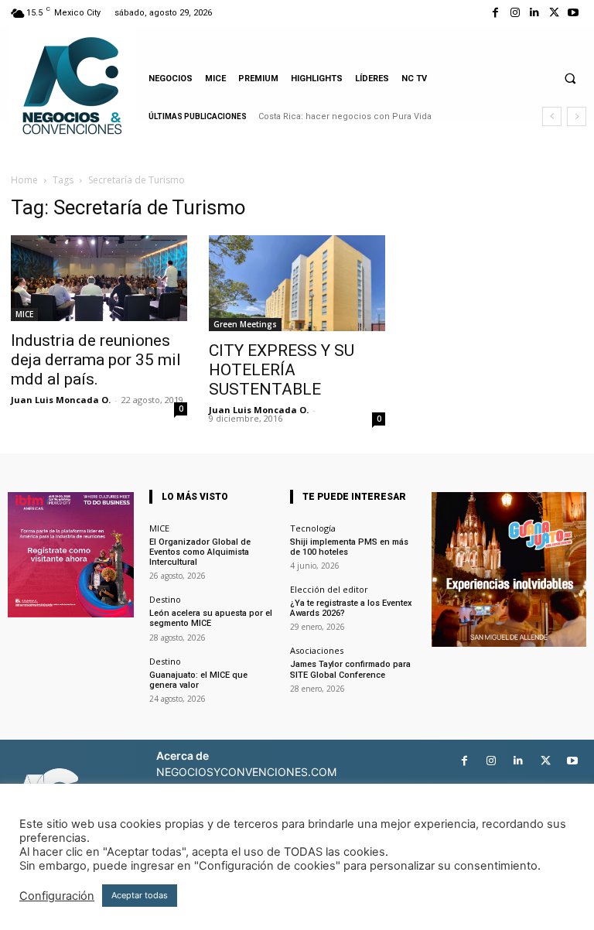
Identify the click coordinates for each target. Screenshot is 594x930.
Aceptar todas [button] (139, 895)
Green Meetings (245, 324)
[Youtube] (573, 12)
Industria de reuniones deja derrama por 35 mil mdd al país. (96, 359)
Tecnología (313, 528)
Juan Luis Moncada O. (61, 399)
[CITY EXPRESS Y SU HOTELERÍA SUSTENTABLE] (297, 283)
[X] (554, 12)
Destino (165, 599)
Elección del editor (329, 589)
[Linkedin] (534, 12)
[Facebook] (495, 12)
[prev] (552, 116)
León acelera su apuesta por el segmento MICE (210, 618)
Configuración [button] (56, 896)
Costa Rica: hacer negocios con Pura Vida (345, 116)
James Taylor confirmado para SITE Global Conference (350, 669)
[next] (576, 116)
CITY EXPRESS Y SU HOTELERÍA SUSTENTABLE (281, 369)
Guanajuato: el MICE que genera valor (198, 680)
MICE (24, 314)
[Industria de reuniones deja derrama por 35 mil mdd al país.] (99, 278)
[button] (570, 78)
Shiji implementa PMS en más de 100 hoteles (349, 547)
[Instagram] (514, 12)
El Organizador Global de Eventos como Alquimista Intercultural (200, 552)
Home (24, 179)
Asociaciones (316, 650)
